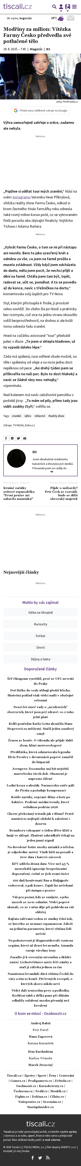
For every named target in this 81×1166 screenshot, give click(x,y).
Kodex (25, 1151)
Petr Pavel (40, 1030)
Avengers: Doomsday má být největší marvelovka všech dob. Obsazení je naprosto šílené (40, 774)
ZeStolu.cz (63, 1081)
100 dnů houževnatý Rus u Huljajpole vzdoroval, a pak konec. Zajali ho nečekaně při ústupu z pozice (40, 886)
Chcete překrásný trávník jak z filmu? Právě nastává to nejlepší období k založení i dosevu (40, 819)
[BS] (16, 458)
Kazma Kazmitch (40, 1043)
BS (34, 452)
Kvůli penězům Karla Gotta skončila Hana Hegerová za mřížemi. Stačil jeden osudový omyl (40, 729)
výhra (28, 416)
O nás (17, 1151)
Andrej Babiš (40, 1023)
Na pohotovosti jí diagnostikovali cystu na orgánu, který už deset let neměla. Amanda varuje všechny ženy (40, 946)
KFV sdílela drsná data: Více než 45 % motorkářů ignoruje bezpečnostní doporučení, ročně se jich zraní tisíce (40, 869)
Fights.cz (22, 1097)
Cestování (66, 1076)
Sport (42, 1076)
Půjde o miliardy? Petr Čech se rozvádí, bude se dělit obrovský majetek (61, 493)
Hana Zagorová (40, 1037)
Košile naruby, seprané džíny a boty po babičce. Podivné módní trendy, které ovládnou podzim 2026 (40, 802)
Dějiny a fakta (40, 659)
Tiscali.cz (14, 1076)
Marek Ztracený (40, 1065)
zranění (16, 416)
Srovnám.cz (52, 1102)
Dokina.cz (39, 1097)
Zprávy (29, 1076)
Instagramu (21, 197)
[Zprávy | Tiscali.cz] (17, 7)
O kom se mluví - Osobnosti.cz (40, 1013)
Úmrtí (40, 647)
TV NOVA (18, 425)
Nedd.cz (41, 1091)
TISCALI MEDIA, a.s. (34, 1147)
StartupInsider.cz (40, 1107)
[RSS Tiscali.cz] (48, 1158)
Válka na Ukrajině (40, 612)
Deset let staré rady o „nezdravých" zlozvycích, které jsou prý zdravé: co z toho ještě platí (40, 712)
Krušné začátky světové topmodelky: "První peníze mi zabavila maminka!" (19, 493)
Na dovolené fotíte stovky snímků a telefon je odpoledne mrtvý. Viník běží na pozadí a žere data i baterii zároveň (40, 852)
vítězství (40, 416)
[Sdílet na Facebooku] (6, 438)
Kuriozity (40, 624)
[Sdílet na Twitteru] (18, 438)
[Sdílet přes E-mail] (24, 438)
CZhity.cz (57, 1097)
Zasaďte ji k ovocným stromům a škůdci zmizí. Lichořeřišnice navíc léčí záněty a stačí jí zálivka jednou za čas (40, 962)
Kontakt (8, 1151)
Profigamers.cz (40, 1081)
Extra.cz (30, 425)
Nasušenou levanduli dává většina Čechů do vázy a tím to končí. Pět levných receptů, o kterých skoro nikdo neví (41, 979)
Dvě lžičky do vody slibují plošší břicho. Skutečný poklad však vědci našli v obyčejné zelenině (40, 695)
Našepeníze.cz (29, 1102)
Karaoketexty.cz (51, 1086)
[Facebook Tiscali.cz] (32, 1158)
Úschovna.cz (23, 1091)
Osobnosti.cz (26, 1086)
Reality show (56, 416)
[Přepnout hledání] (54, 7)
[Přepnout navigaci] (61, 7)
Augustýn (25, 18)
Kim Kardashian (40, 1052)
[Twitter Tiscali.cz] (40, 1158)
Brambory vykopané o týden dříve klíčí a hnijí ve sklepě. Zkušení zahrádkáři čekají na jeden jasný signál (40, 836)
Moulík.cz (58, 1091)
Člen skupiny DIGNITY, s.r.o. (62, 1147)
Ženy (52, 1076)
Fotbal (40, 636)
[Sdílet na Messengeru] (12, 438)
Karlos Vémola (40, 1058)
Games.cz (17, 1081)
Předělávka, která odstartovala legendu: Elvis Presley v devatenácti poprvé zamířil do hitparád (40, 757)
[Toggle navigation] (74, 7)
